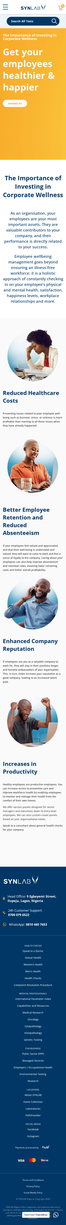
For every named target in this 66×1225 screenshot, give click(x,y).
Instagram (33, 1136)
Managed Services (33, 1060)
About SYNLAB (33, 1095)
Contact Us (15, 103)
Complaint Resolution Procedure (33, 985)
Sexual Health (33, 957)
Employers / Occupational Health (33, 1067)
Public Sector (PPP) (33, 1053)
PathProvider (33, 1115)
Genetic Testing (33, 1039)
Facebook (33, 1129)
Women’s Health (33, 964)
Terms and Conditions (33, 1180)
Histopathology (33, 1033)
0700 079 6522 (18, 915)
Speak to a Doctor (33, 951)
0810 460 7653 (36, 924)
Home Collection (33, 1101)
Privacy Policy (33, 1186)
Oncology (33, 1019)
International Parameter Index (33, 999)
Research (33, 1081)
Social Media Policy (33, 1192)
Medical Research (33, 1012)
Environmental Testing (33, 1074)
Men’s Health (33, 971)
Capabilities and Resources (33, 1005)
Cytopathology (33, 1026)
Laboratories (33, 1108)
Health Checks (33, 978)
